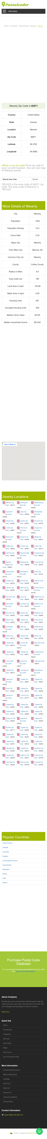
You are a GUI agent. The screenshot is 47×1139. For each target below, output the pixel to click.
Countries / (14, 26)
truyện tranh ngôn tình (33, 1124)
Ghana (5, 883)
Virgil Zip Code (39, 661)
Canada (5, 847)
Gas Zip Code (10, 597)
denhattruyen (41, 1127)
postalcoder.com (32, 1133)
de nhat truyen (12, 1124)
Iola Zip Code (38, 581)
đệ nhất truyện (5, 1124)
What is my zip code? (13, 165)
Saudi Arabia (7, 865)
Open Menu (12, 11)
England (5, 856)
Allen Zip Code (39, 643)
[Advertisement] (23, 59)
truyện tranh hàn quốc (10, 1127)
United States (7, 843)
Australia (6, 852)
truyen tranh (25, 1124)
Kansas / (33, 26)
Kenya (5, 874)
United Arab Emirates (10, 861)
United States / (24, 26)
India (4, 878)
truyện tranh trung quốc (21, 1127)
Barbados (6, 869)
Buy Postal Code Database (25, 971)
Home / (7, 26)
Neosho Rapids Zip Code (8, 564)
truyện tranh (19, 1124)
